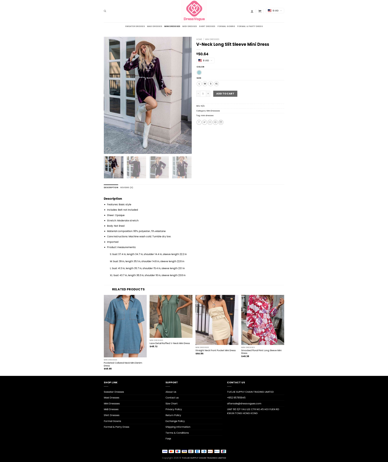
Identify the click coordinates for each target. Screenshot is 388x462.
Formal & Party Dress (250, 26)
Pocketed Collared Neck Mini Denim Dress (123, 364)
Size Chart (172, 403)
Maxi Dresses (154, 26)
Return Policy (173, 415)
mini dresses (207, 115)
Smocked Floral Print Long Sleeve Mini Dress (261, 352)
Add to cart (225, 93)
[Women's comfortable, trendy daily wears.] (194, 11)
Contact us (172, 397)
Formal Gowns (226, 26)
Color (200, 67)
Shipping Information (178, 427)
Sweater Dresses (135, 26)
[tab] (111, 188)
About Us (171, 392)
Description (111, 187)
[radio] (199, 72)
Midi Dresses (189, 26)
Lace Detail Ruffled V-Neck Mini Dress (170, 343)
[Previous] (109, 95)
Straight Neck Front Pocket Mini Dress (216, 350)
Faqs (168, 438)
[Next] (186, 95)
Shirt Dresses (207, 26)
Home (199, 39)
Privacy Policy (174, 409)
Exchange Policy (175, 421)
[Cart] (259, 11)
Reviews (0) (126, 187)
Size (199, 78)
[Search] (105, 11)
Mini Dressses (172, 26)
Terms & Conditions (177, 433)
